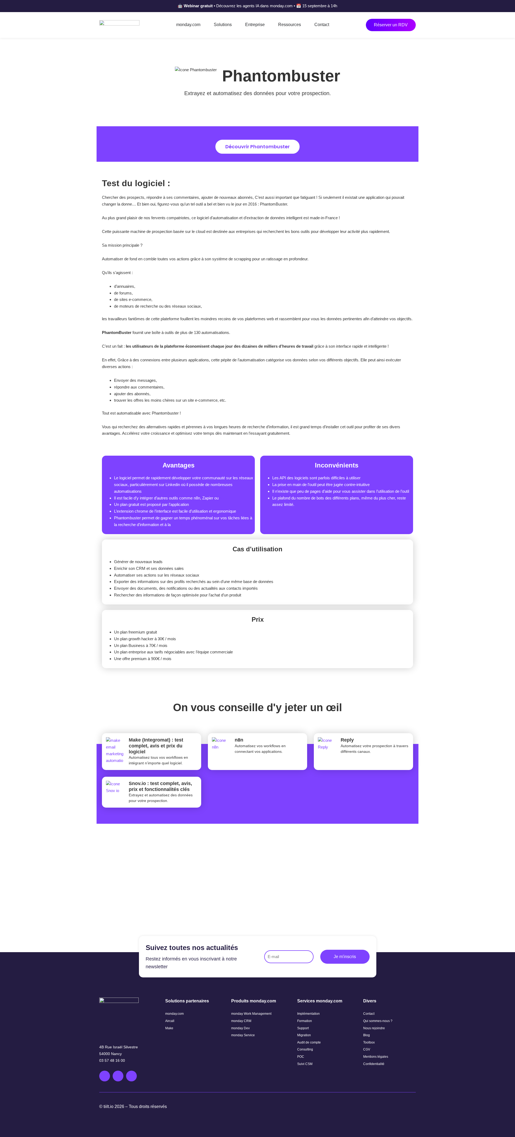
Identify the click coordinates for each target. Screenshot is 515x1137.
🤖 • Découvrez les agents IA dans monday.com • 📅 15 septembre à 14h (257, 5)
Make (225, 498)
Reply (347, 740)
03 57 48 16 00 (112, 1060)
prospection (182, 524)
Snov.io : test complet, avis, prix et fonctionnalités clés (160, 786)
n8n (239, 740)
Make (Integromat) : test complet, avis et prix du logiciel (156, 745)
